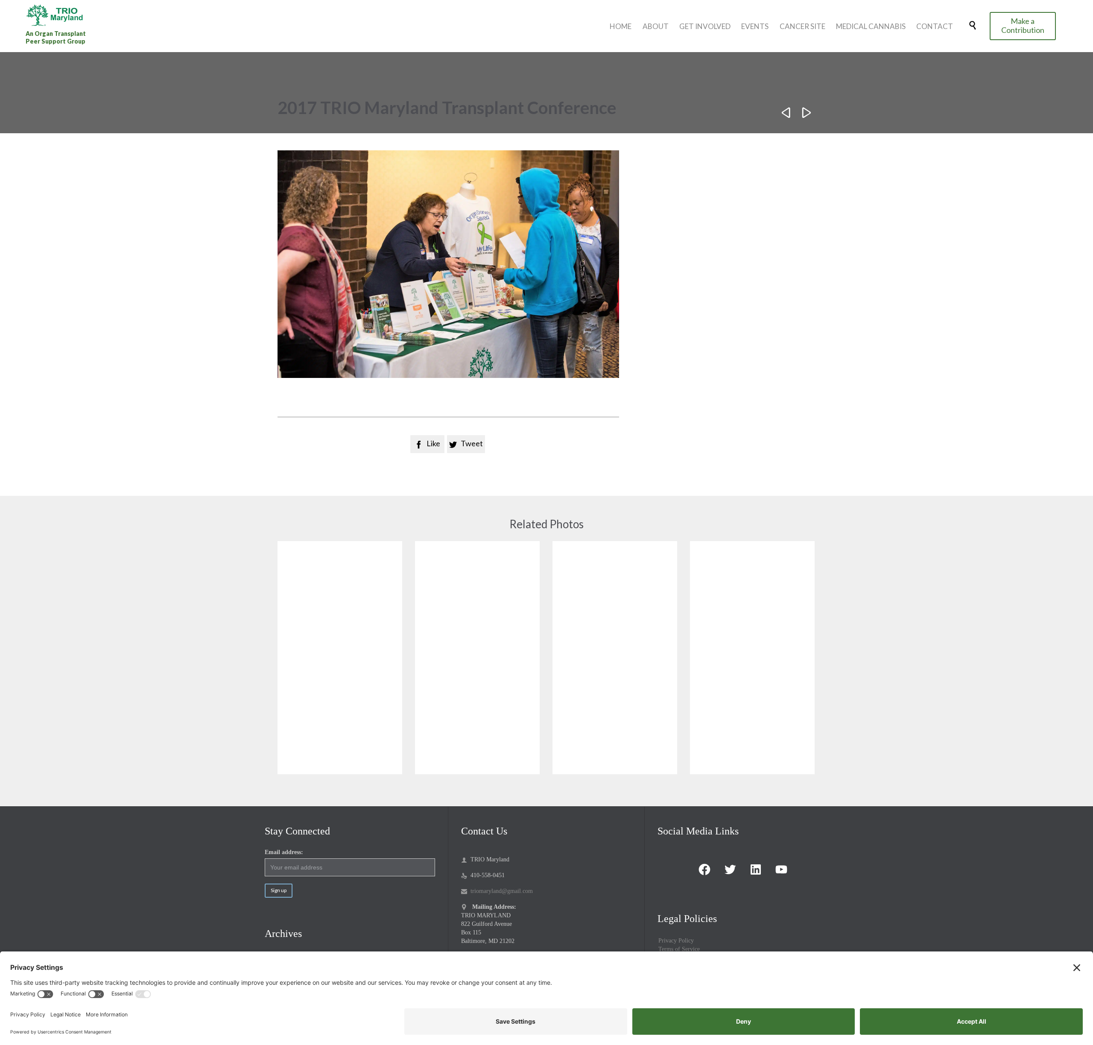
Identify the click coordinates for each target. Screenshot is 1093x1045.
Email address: (284, 852)
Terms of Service (679, 949)
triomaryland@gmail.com (497, 891)
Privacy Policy (676, 940)
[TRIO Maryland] (58, 15)
